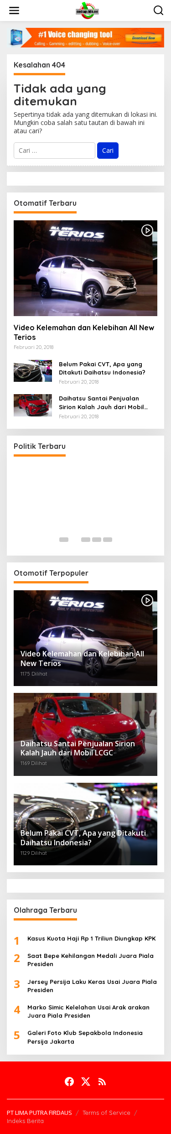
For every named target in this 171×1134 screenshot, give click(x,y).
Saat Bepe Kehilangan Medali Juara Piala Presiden (90, 960)
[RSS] (102, 1081)
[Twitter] (86, 1081)
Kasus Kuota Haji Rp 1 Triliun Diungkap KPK (91, 938)
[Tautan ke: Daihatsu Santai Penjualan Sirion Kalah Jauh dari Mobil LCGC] (33, 404)
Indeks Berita (25, 1120)
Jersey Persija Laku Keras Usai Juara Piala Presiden (92, 986)
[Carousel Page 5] (107, 539)
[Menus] (14, 10)
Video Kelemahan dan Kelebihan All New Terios (84, 332)
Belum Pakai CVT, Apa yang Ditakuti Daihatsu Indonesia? (102, 368)
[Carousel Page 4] (96, 539)
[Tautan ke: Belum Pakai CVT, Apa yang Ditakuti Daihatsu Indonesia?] (33, 370)
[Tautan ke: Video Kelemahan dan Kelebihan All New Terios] (85, 268)
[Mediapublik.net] (87, 9)
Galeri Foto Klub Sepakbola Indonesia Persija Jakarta (85, 1037)
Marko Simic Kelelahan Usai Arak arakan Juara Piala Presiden (88, 1011)
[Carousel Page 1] (63, 539)
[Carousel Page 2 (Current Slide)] (74, 539)
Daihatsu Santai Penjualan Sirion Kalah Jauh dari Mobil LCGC (101, 403)
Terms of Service (106, 1112)
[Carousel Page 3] (85, 539)
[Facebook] (69, 1081)
